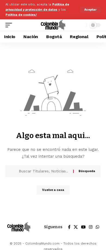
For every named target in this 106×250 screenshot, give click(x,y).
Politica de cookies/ (21, 15)
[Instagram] (91, 227)
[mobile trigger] (10, 25)
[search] (81, 25)
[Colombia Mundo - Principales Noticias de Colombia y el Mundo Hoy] (53, 25)
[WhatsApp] (97, 227)
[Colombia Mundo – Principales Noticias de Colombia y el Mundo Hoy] (18, 227)
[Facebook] (69, 227)
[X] (75, 227)
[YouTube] (83, 227)
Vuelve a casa (53, 190)
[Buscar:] (44, 171)
